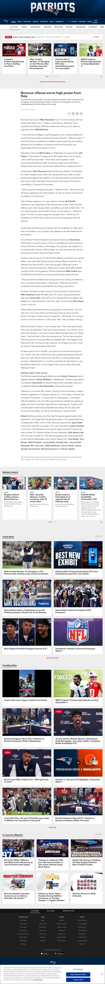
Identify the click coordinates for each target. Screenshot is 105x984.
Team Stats (42, 930)
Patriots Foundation (23, 934)
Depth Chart (42, 923)
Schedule (42, 937)
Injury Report (42, 927)
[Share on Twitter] (73, 115)
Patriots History (23, 937)
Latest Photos (23, 930)
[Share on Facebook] (69, 115)
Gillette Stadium (61, 937)
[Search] (69, 21)
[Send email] (77, 115)
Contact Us (82, 944)
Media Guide (82, 937)
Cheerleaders (23, 940)
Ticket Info (61, 920)
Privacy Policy (38, 980)
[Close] (101, 974)
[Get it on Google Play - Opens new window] (59, 954)
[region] (52, 974)
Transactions (42, 934)
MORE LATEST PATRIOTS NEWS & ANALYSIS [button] (52, 81)
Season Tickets (61, 927)
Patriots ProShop (82, 920)
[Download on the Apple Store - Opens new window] (45, 953)
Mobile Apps (82, 934)
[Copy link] (81, 113)
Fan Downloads (82, 930)
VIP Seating (61, 930)
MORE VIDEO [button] (52, 827)
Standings (42, 940)
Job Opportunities (82, 940)
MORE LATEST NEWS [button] (52, 658)
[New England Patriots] (52, 963)
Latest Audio (23, 927)
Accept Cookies (78, 980)
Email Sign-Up (82, 927)
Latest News (23, 920)
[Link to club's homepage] (5, 21)
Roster (42, 920)
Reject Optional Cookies (78, 974)
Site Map (23, 944)
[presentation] (102, 77)
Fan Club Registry (82, 923)
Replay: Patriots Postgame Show (24, 37)
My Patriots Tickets (61, 923)
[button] (47, 76)
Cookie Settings (78, 969)
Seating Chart (61, 934)
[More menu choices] (66, 21)
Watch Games (61, 940)
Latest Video (23, 923)
